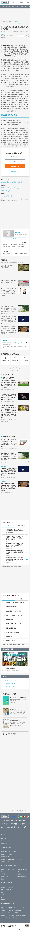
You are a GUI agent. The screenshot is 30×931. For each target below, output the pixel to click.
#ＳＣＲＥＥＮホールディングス (11, 683)
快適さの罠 (13, 709)
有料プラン (4, 892)
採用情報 (10, 908)
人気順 (21, 6)
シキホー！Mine (5, 861)
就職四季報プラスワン (12, 607)
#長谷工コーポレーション (9, 680)
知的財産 (16, 913)
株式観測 (17, 232)
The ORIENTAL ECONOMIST (8, 851)
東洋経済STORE (5, 856)
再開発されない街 (10, 640)
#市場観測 (3, 182)
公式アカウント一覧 (19, 908)
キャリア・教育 (22, 827)
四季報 (15, 824)
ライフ (3, 830)
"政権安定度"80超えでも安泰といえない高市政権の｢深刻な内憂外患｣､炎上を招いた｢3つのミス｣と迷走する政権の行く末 (9, 320)
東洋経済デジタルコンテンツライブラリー (11, 859)
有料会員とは (15, 171)
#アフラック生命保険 (8, 686)
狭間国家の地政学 (15, 720)
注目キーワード (7, 676)
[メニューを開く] (28, 2)
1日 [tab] (9, 599)
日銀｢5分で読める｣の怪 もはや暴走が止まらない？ (8, 281)
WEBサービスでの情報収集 (14, 910)
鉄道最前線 (9, 636)
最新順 (8, 6)
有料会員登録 (15, 166)
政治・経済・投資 (7, 21)
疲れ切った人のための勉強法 (18, 697)
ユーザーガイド (5, 897)
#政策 (19, 182)
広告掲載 (3, 910)
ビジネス (3, 827)
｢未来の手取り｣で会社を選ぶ (13, 611)
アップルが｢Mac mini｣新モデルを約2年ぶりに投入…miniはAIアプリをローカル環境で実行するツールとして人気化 (9, 443)
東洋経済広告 (4, 876)
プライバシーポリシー (6, 913)
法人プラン (4, 894)
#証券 (15, 187)
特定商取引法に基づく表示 (7, 915)
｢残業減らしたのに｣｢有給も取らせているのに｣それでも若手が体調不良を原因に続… (14, 545)
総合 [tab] (9, 525)
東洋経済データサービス (7, 874)
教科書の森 (4, 879)
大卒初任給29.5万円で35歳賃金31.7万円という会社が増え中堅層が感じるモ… (15, 552)
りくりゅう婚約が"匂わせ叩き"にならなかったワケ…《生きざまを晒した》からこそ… (15, 538)
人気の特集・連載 (8, 595)
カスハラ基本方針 (5, 918)
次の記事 (26, 24)
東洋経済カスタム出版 (20, 876)
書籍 (21, 824)
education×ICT (4, 838)
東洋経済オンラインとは (7, 887)
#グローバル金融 (5, 187)
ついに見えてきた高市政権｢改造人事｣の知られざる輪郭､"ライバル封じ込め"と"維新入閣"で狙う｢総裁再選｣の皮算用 (8, 330)
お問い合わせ (15, 918)
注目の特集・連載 (8, 649)
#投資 (11, 182)
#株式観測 (15, 21)
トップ (3, 6)
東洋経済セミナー (19, 874)
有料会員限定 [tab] (21, 526)
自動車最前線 (9, 619)
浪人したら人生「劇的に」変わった (15, 602)
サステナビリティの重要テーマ (14, 615)
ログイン (22, 2)
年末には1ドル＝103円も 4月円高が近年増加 (9, 266)
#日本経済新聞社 (5, 196)
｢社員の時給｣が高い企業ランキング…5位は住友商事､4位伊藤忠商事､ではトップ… (15, 559)
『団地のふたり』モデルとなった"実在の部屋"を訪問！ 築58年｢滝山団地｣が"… (14, 531)
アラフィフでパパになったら (13, 623)
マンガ (3, 824)
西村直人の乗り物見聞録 (12, 632)
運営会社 (3, 908)
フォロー (20, 35)
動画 (26, 6)
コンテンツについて (6, 889)
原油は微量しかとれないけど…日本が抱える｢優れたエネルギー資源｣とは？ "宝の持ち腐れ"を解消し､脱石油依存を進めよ (8, 310)
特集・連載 (15, 6)
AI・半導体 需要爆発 (8, 668)
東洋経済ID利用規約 (21, 915)
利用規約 (3, 899)
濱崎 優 (2, 34)
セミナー (8, 824)
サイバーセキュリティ (6, 841)
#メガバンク (4, 190)
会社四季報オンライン (6, 854)
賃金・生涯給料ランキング (13, 628)
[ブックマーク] (27, 35)
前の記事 (20, 24)
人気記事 (5, 522)
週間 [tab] (21, 599)
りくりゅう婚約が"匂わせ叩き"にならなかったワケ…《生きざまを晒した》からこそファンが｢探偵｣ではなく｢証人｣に (8, 292)
